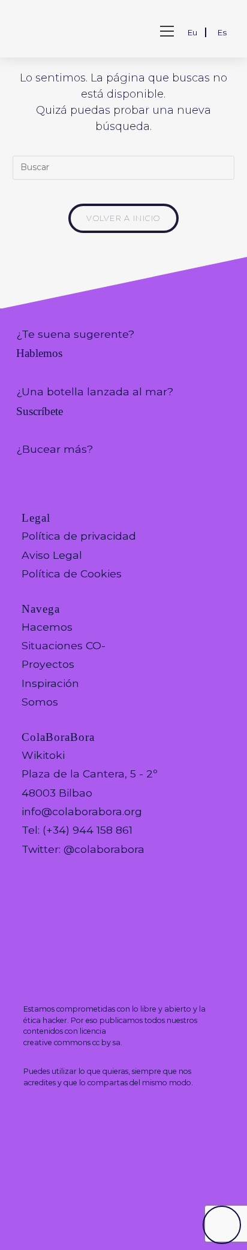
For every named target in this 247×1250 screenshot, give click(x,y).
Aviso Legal (52, 555)
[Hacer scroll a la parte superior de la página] (222, 1225)
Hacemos (47, 627)
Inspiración (50, 683)
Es (222, 32)
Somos (40, 701)
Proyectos (48, 664)
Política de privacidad (79, 535)
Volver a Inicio (123, 218)
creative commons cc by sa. (72, 1042)
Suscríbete (39, 411)
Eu (192, 32)
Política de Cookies (72, 573)
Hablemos (39, 353)
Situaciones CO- (64, 645)
